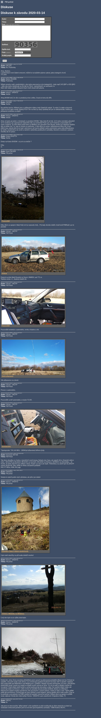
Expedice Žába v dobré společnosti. (15, 551)
